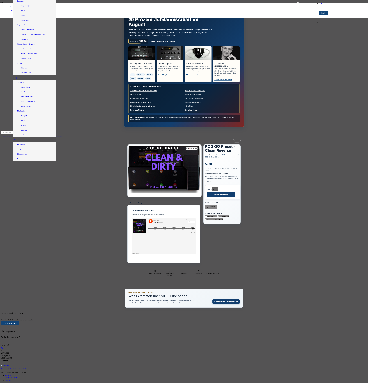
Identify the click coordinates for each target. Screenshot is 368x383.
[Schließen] (298, 2)
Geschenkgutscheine (213, 273)
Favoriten (184, 273)
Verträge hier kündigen (11, 377)
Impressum (8, 380)
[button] (211, 207)
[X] (2, 348)
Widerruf (7, 379)
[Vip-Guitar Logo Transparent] (153, 10)
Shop (206, 155)
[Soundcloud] (5, 365)
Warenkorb (198, 273)
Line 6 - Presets (215, 155)
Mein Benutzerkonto (155, 273)
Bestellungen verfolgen (170, 274)
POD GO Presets (227, 155)
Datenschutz (8, 375)
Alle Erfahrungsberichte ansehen (226, 302)
